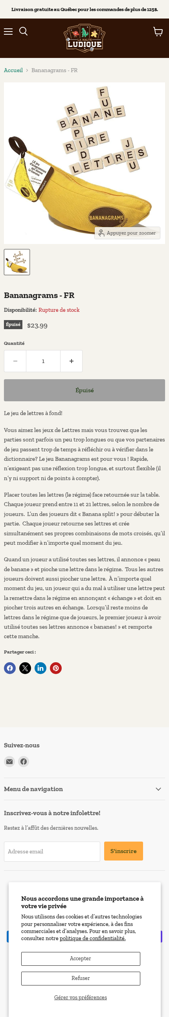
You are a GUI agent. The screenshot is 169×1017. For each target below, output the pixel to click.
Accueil (13, 70)
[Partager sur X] (25, 668)
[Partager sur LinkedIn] (40, 668)
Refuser (81, 978)
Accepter (80, 958)
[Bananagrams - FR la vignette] (16, 262)
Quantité (14, 343)
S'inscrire (123, 851)
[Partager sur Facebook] (10, 668)
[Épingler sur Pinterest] (56, 668)
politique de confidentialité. (93, 938)
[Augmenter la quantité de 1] (72, 361)
